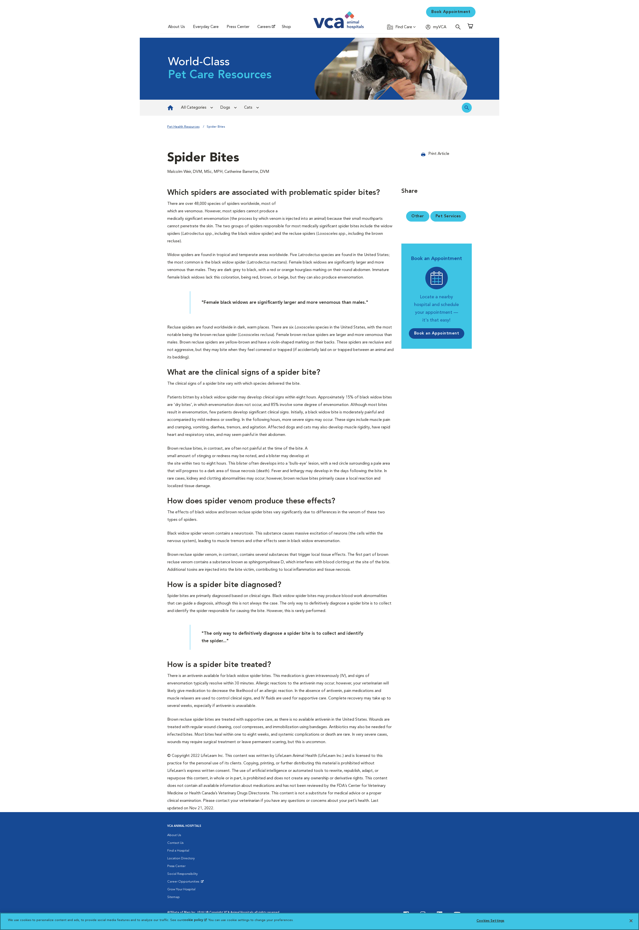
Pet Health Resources (183, 126)
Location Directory (181, 858)
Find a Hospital (178, 850)
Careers (264, 27)
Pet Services (448, 216)
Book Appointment (450, 12)
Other (417, 216)
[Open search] (459, 27)
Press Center (238, 27)
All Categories (193, 108)
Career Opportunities (184, 883)
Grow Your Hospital (181, 889)
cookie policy (194, 920)
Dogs (225, 108)
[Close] (631, 920)
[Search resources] (467, 108)
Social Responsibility (182, 874)
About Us (176, 27)
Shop (286, 27)
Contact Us (175, 843)
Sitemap (173, 897)
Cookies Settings (490, 921)
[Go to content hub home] (170, 108)
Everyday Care (206, 27)
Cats (248, 108)
